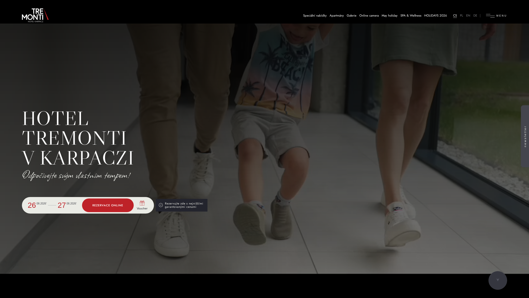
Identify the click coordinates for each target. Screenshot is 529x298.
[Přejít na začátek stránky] (497, 280)
